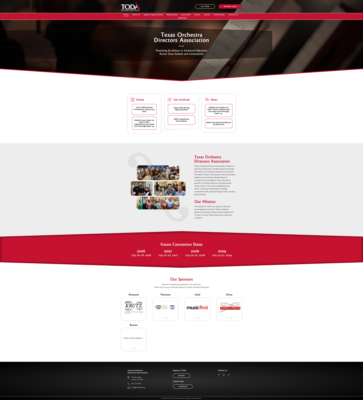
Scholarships (219, 15)
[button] (163, 318)
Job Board (182, 18)
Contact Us (233, 15)
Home (126, 15)
